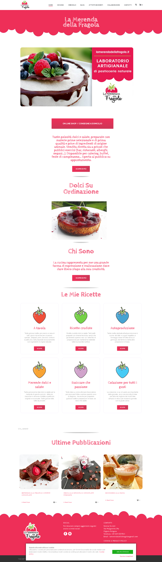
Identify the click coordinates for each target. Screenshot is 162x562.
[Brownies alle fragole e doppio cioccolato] (39, 471)
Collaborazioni (113, 5)
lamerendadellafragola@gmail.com (123, 537)
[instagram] (70, 534)
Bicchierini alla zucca (115, 493)
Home (51, 5)
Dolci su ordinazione (81, 189)
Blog (82, 5)
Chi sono (60, 5)
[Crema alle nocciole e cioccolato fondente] (81, 471)
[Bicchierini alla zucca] (122, 471)
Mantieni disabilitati (126, 556)
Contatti (128, 5)
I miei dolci (72, 5)
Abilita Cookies (123, 552)
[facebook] (65, 534)
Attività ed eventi (96, 5)
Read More (26, 502)
